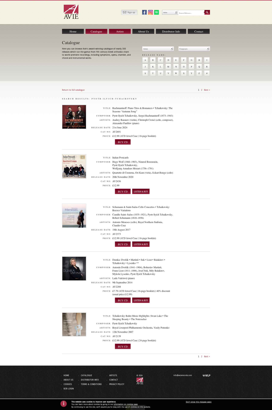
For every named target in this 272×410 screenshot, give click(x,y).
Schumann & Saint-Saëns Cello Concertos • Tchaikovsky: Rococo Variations (141, 208)
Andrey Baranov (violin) (124, 119)
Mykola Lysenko (120, 273)
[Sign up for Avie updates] (129, 12)
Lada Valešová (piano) (123, 278)
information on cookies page (126, 404)
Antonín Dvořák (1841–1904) (127, 267)
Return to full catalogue (73, 90)
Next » (207, 90)
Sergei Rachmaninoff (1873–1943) (155, 115)
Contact (198, 31)
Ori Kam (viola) (143, 172)
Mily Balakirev (156, 270)
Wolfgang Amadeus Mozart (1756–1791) (132, 168)
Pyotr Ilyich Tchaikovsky (124, 115)
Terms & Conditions (91, 384)
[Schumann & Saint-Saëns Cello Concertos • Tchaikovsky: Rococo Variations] (74, 216)
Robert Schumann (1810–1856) (128, 217)
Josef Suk (143, 270)
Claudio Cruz (119, 225)
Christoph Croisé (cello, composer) (155, 119)
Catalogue (96, 31)
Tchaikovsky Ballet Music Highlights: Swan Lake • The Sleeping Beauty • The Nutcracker (140, 317)
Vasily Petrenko (161, 327)
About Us (143, 31)
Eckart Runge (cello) (162, 172)
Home (73, 31)
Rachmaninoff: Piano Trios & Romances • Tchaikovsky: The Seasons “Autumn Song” (142, 109)
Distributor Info (171, 31)
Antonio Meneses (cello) (124, 222)
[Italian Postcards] (74, 166)
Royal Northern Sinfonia (150, 222)
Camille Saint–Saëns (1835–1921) (129, 214)
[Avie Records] (73, 11)
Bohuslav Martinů (152, 267)
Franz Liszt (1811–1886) (124, 270)
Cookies (68, 384)
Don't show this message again (199, 402)
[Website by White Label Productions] (206, 375)
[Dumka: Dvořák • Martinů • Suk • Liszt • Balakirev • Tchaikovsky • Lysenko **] (74, 268)
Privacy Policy (116, 384)
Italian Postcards (120, 157)
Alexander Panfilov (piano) (125, 123)
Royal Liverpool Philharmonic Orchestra (132, 327)
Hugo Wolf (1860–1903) (124, 161)
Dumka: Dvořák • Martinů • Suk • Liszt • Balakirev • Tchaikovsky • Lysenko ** (138, 261)
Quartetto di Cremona (123, 172)
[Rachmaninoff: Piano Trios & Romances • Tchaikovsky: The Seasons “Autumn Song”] (74, 117)
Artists (120, 31)
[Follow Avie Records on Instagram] (150, 12)
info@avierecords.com (182, 375)
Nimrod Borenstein (147, 161)
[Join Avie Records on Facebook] (144, 12)
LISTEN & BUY (141, 191)
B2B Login (69, 389)
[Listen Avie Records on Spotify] (156, 12)
